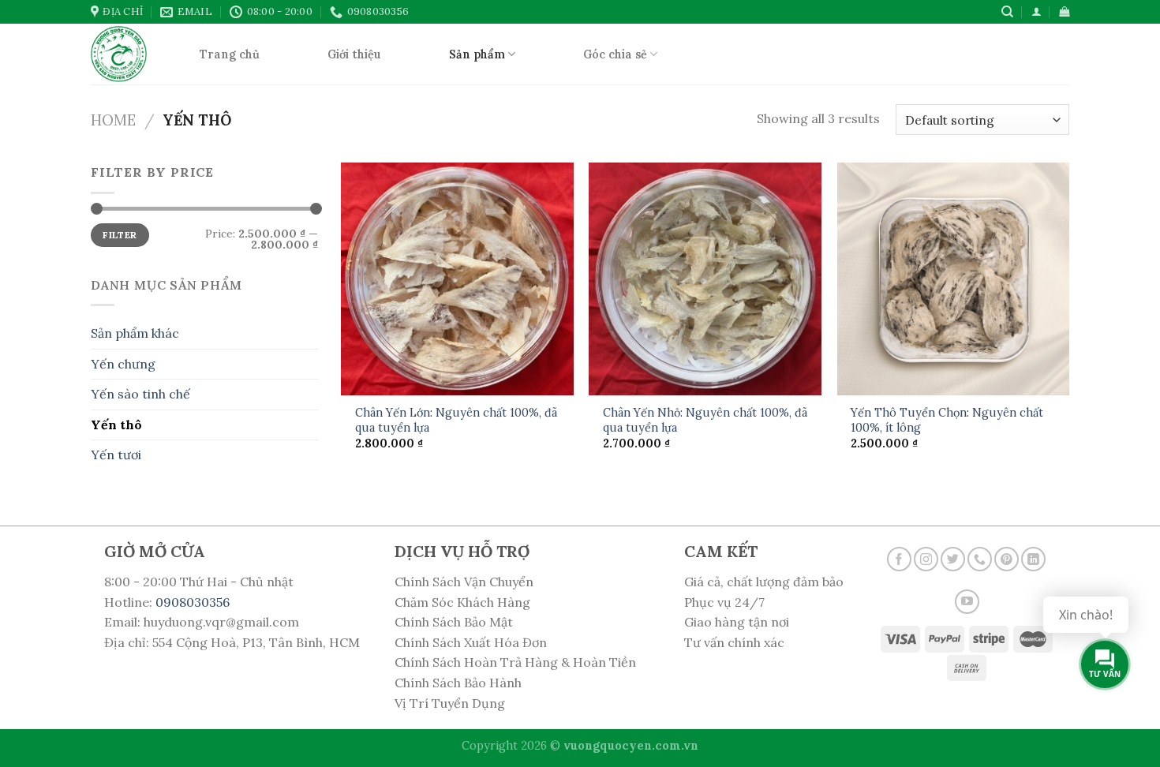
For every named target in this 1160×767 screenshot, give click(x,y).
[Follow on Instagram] (926, 559)
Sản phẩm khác (135, 333)
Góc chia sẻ (615, 54)
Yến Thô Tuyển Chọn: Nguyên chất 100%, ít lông (947, 420)
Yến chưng (123, 364)
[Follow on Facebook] (899, 559)
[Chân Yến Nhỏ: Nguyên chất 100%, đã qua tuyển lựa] (705, 279)
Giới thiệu (354, 54)
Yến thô (116, 424)
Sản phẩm (477, 54)
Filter (120, 235)
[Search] (1007, 12)
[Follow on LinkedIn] (1033, 559)
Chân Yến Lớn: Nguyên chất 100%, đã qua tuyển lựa (456, 420)
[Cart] (1064, 11)
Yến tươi (116, 454)
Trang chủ (230, 54)
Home (113, 119)
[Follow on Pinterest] (1006, 559)
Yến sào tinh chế (140, 394)
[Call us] (979, 559)
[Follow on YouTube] (967, 601)
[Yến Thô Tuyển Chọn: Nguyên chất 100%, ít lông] (953, 279)
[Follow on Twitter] (953, 559)
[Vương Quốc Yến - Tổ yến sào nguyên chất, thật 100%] (121, 54)
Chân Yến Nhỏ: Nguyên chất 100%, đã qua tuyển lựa (705, 420)
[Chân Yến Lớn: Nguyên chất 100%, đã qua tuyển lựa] (457, 279)
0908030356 (192, 602)
